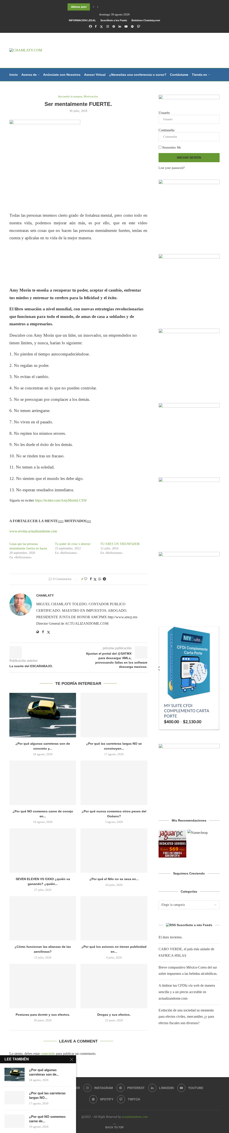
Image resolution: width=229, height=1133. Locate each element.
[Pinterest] (113, 26)
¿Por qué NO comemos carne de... (47, 1119)
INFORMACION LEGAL (82, 20)
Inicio (13, 74)
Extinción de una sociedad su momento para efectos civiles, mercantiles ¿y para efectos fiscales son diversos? (186, 1016)
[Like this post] (85, 579)
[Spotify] (132, 26)
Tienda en (199, 74)
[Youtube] (126, 26)
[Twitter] (101, 27)
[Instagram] (107, 26)
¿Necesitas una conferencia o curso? (137, 74)
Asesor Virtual (95, 74)
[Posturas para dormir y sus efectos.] (42, 986)
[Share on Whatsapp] (99, 579)
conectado (48, 1053)
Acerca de (29, 74)
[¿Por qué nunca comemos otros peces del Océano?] (114, 783)
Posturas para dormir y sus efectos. (43, 1014)
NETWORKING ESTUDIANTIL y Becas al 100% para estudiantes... (109, 6)
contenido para (21, 88)
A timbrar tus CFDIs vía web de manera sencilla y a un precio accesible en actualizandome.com (187, 992)
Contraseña (166, 130)
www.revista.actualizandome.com (33, 531)
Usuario (164, 113)
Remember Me (171, 147)
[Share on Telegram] (104, 579)
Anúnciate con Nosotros (62, 74)
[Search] (217, 101)
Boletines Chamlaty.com (145, 20)
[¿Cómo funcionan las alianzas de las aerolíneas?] (42, 918)
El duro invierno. (170, 937)
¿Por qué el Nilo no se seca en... (114, 879)
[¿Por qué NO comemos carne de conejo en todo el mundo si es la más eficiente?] (42, 783)
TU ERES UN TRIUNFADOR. (120, 544)
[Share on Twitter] (95, 579)
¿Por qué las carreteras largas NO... (47, 1095)
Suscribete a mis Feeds (194, 925)
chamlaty (45, 595)
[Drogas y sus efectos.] (114, 986)
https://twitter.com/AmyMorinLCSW (61, 500)
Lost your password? (172, 168)
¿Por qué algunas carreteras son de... (44, 1072)
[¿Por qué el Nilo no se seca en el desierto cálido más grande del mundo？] (114, 850)
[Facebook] (95, 26)
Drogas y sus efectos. (114, 1014)
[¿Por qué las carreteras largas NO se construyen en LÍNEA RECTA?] (114, 715)
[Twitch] (138, 26)
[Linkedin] (120, 26)
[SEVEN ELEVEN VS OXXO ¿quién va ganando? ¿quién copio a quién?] (42, 850)
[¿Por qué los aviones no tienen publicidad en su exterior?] (114, 918)
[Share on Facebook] (91, 579)
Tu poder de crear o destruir (73, 544)
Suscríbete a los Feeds (113, 20)
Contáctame (179, 74)
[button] (93, 7)
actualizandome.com (135, 1116)
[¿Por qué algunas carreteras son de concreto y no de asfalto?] (42, 715)
